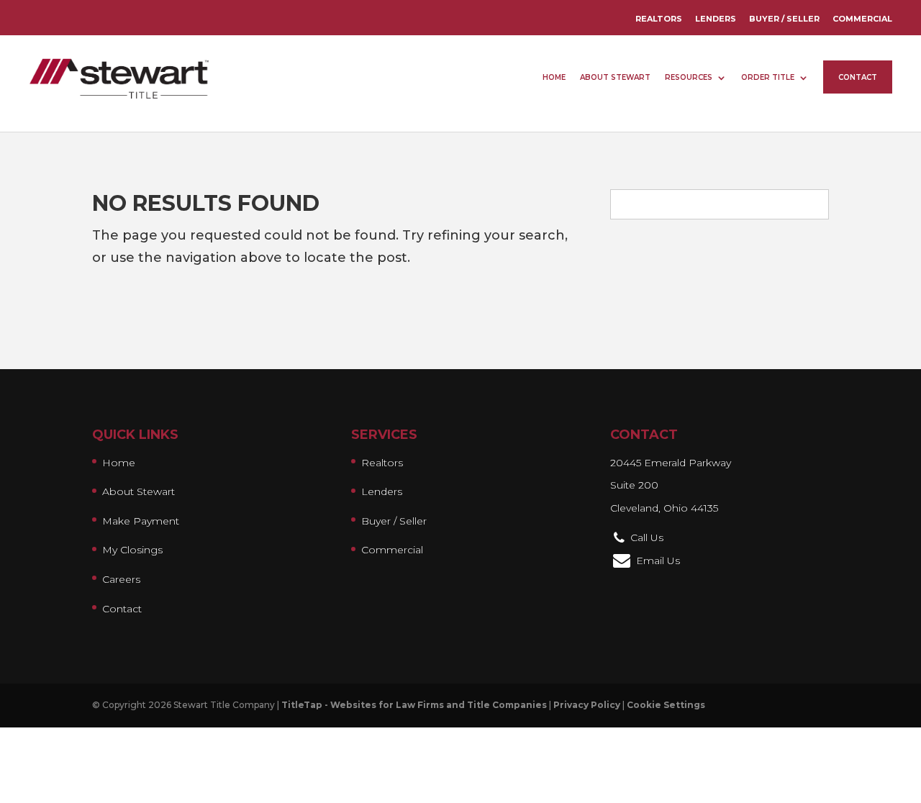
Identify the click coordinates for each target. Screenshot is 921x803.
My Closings (132, 549)
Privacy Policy (586, 704)
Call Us (646, 537)
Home (554, 77)
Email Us (658, 560)
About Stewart (615, 77)
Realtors (658, 18)
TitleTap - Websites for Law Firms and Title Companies (414, 704)
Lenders (715, 18)
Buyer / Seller (784, 18)
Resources (688, 77)
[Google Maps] (620, 537)
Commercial (862, 18)
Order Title (767, 77)
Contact (857, 77)
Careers (121, 579)
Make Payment (140, 520)
